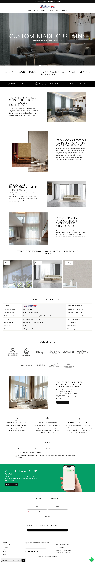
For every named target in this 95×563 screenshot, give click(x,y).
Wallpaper (51, 10)
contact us (5, 542)
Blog (57, 10)
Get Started (63, 402)
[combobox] (29, 511)
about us (5, 551)
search (4, 554)
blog (4, 549)
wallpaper (5, 547)
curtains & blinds (7, 545)
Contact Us (64, 10)
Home (29, 10)
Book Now (47, 530)
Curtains (35, 10)
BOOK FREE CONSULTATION (47, 44)
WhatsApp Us (11, 484)
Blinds (43, 10)
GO (23, 560)
